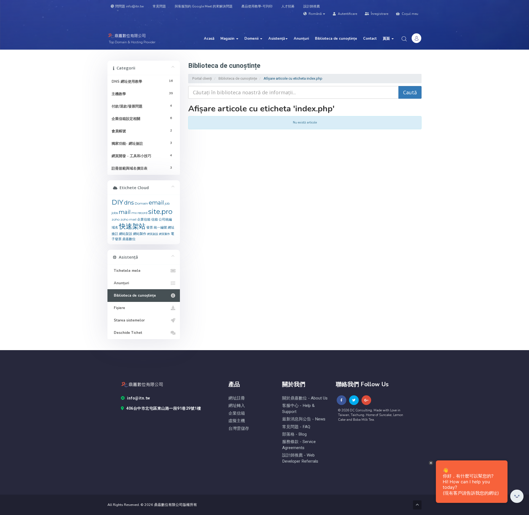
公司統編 (165, 219)
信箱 (154, 219)
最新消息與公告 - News (303, 419)
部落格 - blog (294, 434)
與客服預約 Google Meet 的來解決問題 (204, 6)
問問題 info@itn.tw (129, 6)
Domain (141, 203)
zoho (116, 219)
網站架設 (125, 234)
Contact (370, 38)
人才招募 (288, 6)
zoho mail (128, 219)
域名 (115, 227)
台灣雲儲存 (238, 428)
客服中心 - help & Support (298, 408)
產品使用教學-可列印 (256, 6)
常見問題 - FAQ (296, 427)
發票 (149, 227)
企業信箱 (143, 219)
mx (134, 213)
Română (315, 14)
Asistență (276, 38)
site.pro (160, 212)
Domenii (252, 38)
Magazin (228, 38)
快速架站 (132, 226)
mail (125, 212)
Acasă (209, 38)
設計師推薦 (311, 6)
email (156, 202)
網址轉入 (236, 406)
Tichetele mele (126, 270)
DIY (117, 202)
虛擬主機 (236, 421)
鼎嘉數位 (129, 239)
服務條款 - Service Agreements (299, 444)
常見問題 (159, 6)
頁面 (387, 38)
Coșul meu (409, 14)
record (142, 213)
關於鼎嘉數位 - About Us (305, 398)
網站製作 (139, 234)
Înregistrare (379, 14)
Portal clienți (202, 78)
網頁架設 (152, 234)
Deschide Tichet (127, 332)
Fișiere (118, 307)
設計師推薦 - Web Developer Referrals (300, 458)
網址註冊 (236, 398)
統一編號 (160, 227)
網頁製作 (164, 234)
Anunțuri (301, 38)
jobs (115, 213)
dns (129, 202)
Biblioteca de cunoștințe (336, 38)
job (167, 203)
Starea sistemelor (128, 320)
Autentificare (347, 14)
